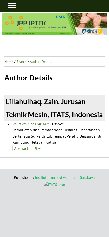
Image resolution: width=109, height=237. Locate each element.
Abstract (21, 148)
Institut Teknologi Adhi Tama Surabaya (65, 177)
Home (8, 61)
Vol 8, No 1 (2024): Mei (30, 123)
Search (21, 61)
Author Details (41, 61)
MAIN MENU (12, 5)
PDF (37, 148)
